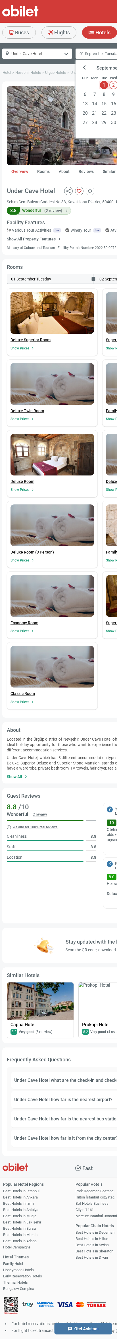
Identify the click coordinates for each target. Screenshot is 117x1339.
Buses (21, 32)
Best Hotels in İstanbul (21, 1191)
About (64, 171)
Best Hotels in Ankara (20, 1197)
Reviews (86, 171)
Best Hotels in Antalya (20, 1210)
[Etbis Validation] (11, 1306)
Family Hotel (13, 1264)
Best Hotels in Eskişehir (22, 1222)
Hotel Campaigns (17, 1247)
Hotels (102, 32)
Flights (61, 32)
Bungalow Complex (18, 1288)
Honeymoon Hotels (18, 1270)
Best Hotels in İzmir (18, 1203)
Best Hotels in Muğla (19, 1216)
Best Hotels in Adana (20, 1241)
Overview (19, 171)
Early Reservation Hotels (22, 1276)
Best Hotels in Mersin (20, 1235)
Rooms (43, 171)
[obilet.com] (34, 15)
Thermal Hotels (15, 1282)
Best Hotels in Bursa (19, 1228)
